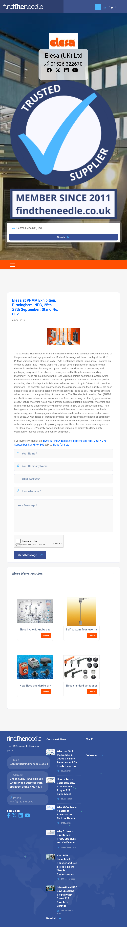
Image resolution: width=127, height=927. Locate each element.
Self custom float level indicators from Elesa (93, 629)
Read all (51, 918)
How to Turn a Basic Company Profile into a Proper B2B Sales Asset (66, 787)
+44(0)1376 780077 (22, 801)
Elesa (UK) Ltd (64, 55)
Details (46, 635)
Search (61, 237)
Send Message (27, 555)
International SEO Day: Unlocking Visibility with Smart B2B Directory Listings (67, 896)
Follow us (92, 755)
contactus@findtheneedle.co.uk (29, 763)
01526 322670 (66, 64)
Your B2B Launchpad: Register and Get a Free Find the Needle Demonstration (67, 865)
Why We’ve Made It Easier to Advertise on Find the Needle (67, 813)
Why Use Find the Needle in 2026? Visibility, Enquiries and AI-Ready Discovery (67, 759)
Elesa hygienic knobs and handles (40, 629)
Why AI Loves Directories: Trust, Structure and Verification (66, 837)
